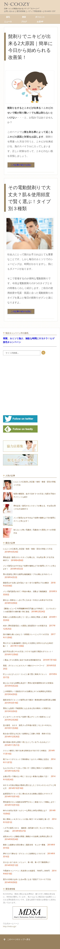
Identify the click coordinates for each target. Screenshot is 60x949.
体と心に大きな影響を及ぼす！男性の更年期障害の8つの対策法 (28, 683)
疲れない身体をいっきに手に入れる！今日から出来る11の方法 (27, 600)
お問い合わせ (9, 11)
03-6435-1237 (49, 11)
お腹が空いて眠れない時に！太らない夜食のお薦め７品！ (26, 776)
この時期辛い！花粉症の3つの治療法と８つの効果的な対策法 (27, 691)
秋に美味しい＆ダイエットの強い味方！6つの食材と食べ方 (26, 819)
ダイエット (40, 17)
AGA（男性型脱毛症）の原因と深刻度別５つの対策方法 (25, 625)
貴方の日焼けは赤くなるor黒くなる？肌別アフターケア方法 (27, 879)
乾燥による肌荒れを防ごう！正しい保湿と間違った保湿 (25, 617)
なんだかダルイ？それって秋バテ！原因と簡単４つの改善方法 (27, 768)
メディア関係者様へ (35, 11)
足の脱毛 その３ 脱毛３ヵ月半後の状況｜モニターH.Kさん (27, 725)
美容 (24, 17)
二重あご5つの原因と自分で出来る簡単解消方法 (22, 660)
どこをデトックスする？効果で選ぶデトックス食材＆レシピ (27, 717)
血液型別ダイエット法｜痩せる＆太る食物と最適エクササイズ (27, 793)
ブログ (24, 21)
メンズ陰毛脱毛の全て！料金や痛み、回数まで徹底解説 (25, 591)
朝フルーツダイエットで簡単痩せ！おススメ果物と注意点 (26, 759)
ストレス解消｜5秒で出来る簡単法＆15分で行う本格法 (24, 750)
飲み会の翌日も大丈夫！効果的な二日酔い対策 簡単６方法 (27, 733)
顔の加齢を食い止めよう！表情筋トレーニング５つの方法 (26, 634)
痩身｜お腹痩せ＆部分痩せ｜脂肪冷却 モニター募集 (24, 844)
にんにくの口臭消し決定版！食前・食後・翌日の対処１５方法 (27, 549)
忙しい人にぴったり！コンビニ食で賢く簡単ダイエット (25, 674)
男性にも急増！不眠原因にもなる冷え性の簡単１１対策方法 (27, 708)
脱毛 (8, 17)
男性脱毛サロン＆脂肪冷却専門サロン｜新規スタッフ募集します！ (29, 802)
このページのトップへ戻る (18, 939)
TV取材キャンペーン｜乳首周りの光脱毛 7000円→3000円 (26, 870)
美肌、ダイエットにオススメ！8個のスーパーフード (23, 665)
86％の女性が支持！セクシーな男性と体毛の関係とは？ (25, 810)
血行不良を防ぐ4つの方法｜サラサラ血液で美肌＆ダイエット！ (28, 651)
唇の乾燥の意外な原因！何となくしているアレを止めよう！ (27, 742)
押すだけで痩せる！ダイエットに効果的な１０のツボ (24, 853)
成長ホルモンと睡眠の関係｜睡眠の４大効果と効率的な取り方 (27, 836)
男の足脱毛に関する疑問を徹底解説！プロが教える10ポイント (27, 574)
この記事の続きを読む (21, 164)
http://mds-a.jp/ (9, 926)
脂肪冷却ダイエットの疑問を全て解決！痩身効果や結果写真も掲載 (29, 700)
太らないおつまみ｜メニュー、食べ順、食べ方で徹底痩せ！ (27, 862)
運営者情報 (20, 11)
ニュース (8, 21)
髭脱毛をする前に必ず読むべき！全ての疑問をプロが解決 (26, 582)
